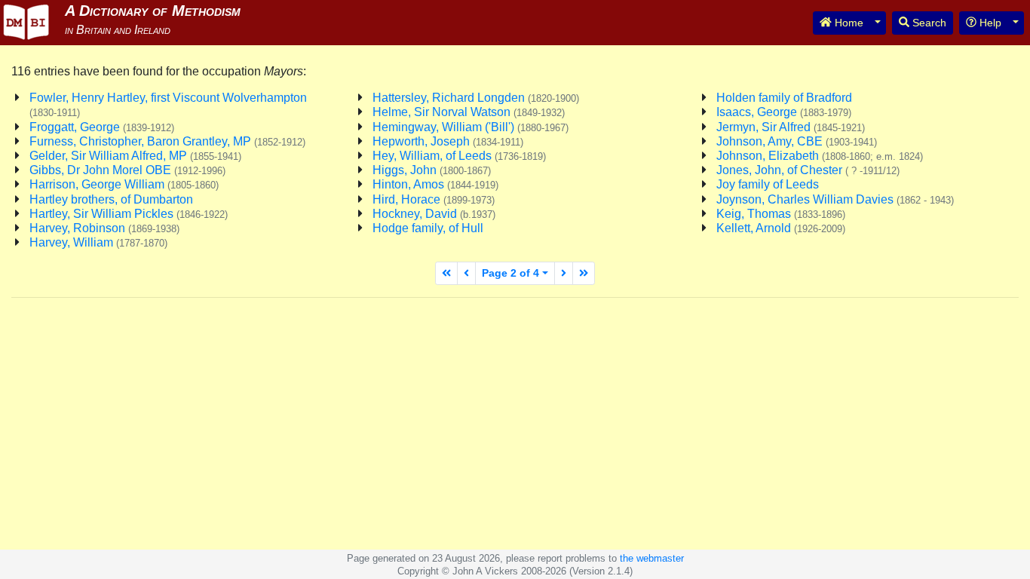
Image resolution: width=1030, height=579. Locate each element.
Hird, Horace (433, 199)
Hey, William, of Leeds (459, 155)
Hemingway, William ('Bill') (470, 127)
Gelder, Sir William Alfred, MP (135, 155)
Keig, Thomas (780, 213)
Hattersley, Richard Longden (475, 97)
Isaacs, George (783, 112)
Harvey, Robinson (104, 228)
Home (847, 23)
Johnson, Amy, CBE (796, 141)
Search (927, 23)
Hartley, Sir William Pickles (128, 213)
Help (988, 23)
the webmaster (652, 558)
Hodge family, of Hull (427, 228)
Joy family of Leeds (767, 184)
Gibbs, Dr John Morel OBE (127, 170)
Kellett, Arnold (780, 228)
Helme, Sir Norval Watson (468, 112)
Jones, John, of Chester (808, 170)
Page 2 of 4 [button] (510, 273)
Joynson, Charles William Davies (835, 199)
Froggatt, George (101, 127)
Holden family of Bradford (784, 97)
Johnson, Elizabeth (819, 155)
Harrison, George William (124, 184)
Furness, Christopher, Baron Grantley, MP (167, 141)
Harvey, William (98, 242)
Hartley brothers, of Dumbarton (111, 199)
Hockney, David (433, 213)
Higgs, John (431, 170)
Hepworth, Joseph (447, 141)
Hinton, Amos (435, 184)
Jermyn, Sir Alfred (790, 127)
